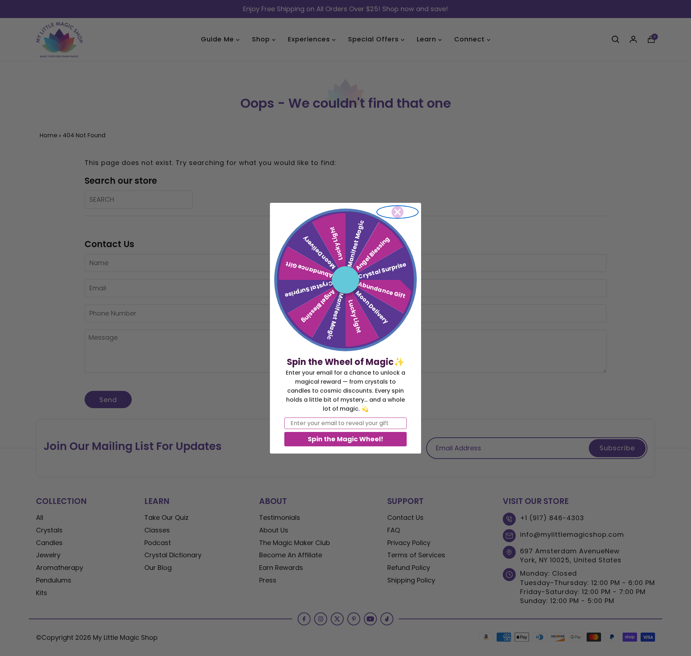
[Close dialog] (397, 212)
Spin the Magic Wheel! (345, 438)
